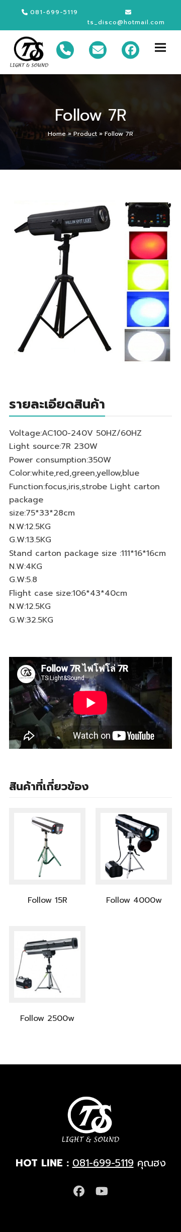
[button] (163, 47)
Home (57, 133)
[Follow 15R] (47, 846)
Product (85, 133)
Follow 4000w (134, 900)
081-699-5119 (103, 1162)
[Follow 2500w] (47, 964)
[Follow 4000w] (134, 846)
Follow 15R (47, 900)
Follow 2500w (47, 1018)
